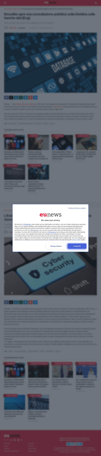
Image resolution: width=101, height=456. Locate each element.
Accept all (77, 246)
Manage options (56, 246)
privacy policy (76, 240)
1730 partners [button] (26, 224)
